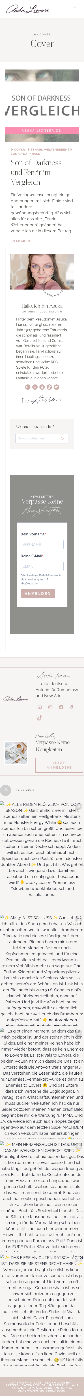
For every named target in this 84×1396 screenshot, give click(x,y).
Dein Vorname (33, 534)
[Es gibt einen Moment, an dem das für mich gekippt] (42, 1083)
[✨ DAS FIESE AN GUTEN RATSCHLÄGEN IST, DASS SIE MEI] (42, 1310)
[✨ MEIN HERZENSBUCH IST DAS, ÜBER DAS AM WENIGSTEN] (42, 1197)
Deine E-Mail (31, 556)
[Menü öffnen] (74, 8)
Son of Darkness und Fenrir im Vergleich (36, 173)
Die (39, 401)
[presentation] (42, 105)
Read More (22, 241)
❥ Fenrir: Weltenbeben (47, 149)
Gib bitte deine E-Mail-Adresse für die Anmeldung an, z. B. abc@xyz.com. (41, 579)
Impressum (59, 1385)
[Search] (62, 438)
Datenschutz (34, 1385)
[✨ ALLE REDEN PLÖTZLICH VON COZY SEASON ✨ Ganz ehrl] (42, 856)
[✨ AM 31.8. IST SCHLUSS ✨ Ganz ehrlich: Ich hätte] (42, 970)
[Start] (34, 34)
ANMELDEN (38, 594)
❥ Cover (18, 149)
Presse (12, 1385)
